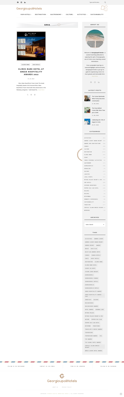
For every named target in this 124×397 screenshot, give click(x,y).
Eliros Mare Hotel (91, 265)
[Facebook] (17, 2)
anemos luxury (98, 238)
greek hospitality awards (93, 291)
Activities (81, 14)
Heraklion (94, 168)
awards (98, 245)
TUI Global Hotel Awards (93, 342)
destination (89, 261)
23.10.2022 (31, 78)
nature (87, 319)
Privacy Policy (66, 387)
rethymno (88, 326)
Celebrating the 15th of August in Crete (98, 121)
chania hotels (96, 255)
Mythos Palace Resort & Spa (94, 179)
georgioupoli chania (91, 278)
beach (87, 248)
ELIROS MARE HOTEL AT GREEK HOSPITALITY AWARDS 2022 (31, 72)
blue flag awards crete (92, 251)
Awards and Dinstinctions (94, 143)
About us (55, 387)
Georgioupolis (94, 165)
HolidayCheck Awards (91, 306)
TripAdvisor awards (91, 335)
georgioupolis (89, 284)
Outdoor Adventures (94, 185)
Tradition (94, 204)
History (94, 171)
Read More (41, 90)
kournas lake (100, 309)
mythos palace (89, 312)
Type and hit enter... (94, 2)
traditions (96, 326)
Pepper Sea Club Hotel (94, 188)
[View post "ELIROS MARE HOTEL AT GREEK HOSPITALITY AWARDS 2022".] (31, 46)
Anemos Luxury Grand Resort (94, 140)
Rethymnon (94, 196)
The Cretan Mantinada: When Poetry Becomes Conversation (98, 99)
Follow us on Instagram (16, 366)
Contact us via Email (47, 366)
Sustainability (97, 14)
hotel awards (89, 309)
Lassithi (94, 174)
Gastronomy (55, 14)
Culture (69, 14)
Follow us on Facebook (108, 366)
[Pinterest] (34, 94)
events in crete (90, 268)
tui (101, 335)
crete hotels (95, 258)
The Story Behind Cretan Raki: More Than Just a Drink (98, 110)
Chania (94, 146)
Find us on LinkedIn (78, 366)
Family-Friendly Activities (94, 160)
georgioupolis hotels (92, 288)
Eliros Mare (25, 64)
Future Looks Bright (91, 271)
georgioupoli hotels (91, 281)
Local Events (94, 176)
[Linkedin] (25, 2)
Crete (87, 258)
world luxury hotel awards (93, 350)
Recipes (94, 190)
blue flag (94, 248)
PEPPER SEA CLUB (97, 319)
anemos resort (89, 245)
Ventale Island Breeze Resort (94, 207)
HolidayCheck (89, 303)
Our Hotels (26, 14)
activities (88, 238)
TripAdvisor (89, 332)
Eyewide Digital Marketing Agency (58, 393)
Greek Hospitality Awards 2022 (93, 295)
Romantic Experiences (94, 199)
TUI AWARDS (88, 339)
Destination (40, 14)
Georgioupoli (89, 275)
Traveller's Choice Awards (93, 329)
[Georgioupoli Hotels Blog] (29, 8)
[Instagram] (21, 2)
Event (94, 157)
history (96, 299)
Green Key (88, 299)
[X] (27, 94)
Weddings (94, 210)
